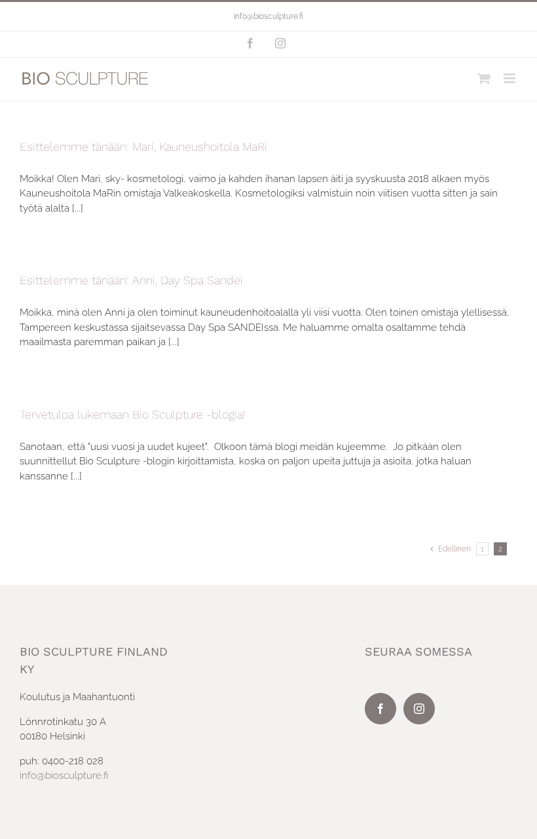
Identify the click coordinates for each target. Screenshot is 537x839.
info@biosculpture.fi (268, 16)
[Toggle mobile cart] (484, 78)
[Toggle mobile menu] (510, 78)
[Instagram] (419, 708)
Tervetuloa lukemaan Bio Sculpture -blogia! (133, 414)
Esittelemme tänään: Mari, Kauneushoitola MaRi (143, 146)
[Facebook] (380, 708)
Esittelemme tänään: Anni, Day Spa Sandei (131, 280)
